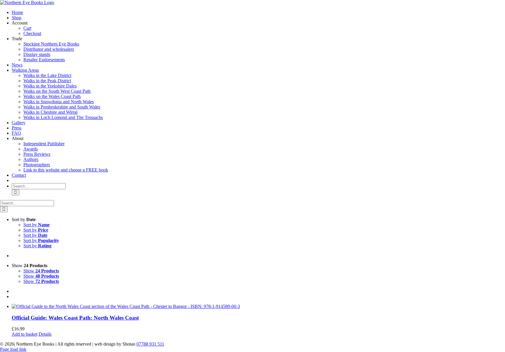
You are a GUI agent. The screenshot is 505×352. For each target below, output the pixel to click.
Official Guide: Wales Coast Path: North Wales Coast (75, 318)
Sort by (36, 224)
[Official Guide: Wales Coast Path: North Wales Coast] (258, 306)
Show (41, 270)
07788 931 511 (150, 344)
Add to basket (24, 334)
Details (45, 334)
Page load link (13, 349)
